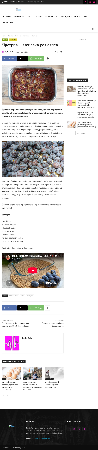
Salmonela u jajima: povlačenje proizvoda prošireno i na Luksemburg (86, 125)
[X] (79, 429)
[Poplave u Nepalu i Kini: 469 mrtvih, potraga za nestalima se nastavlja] (71, 115)
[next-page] (7, 395)
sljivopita (30, 296)
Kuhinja (10, 36)
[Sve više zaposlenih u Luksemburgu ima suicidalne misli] (54, 373)
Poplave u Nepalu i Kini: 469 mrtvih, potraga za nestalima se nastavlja (85, 115)
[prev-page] (3, 395)
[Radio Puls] (3, 52)
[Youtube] (94, 2)
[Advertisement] (66, 9)
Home (4, 36)
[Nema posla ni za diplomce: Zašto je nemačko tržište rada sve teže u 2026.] (32, 373)
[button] (93, 29)
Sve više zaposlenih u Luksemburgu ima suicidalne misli (52, 384)
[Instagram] (90, 2)
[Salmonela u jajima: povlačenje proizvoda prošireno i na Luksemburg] (11, 373)
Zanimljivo (13, 39)
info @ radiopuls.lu (42, 438)
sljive (22, 296)
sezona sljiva (13, 296)
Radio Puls (11, 52)
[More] (47, 58)
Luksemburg (49, 379)
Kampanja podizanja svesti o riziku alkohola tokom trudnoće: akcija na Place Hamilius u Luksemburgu (86, 91)
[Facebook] (85, 2)
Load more (81, 133)
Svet (4, 379)
